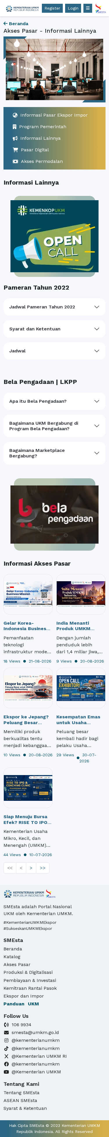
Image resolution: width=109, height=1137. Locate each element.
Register (52, 8)
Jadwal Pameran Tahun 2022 (42, 307)
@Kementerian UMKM (36, 1072)
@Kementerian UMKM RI (39, 1056)
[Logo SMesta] (22, 8)
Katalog (11, 956)
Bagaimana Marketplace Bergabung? (37, 453)
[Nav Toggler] (87, 8)
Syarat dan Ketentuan (34, 329)
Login (73, 8)
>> (43, 868)
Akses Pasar (17, 964)
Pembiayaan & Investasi (29, 980)
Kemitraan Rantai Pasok (30, 988)
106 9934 (21, 1024)
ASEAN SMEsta (20, 1100)
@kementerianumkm (36, 1040)
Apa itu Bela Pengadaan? (38, 401)
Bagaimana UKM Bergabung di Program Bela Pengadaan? (43, 425)
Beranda (18, 23)
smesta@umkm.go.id (35, 1032)
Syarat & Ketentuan (25, 1108)
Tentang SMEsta (21, 1092)
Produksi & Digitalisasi (28, 972)
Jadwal (17, 351)
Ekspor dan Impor (23, 996)
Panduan (21, 1004)
